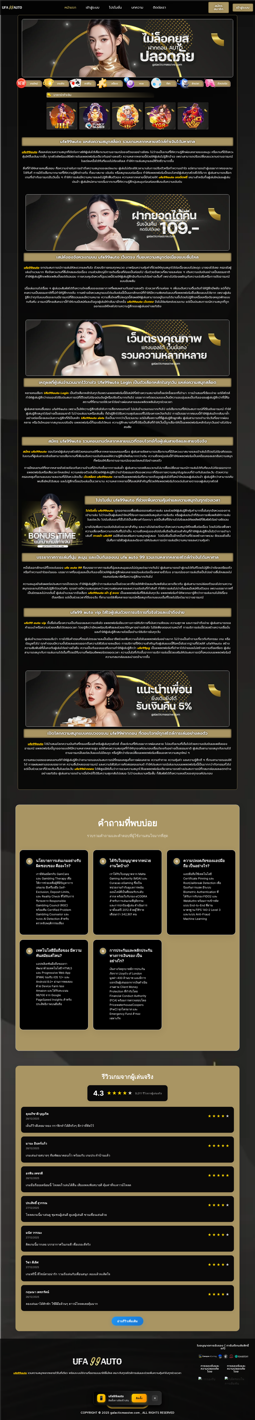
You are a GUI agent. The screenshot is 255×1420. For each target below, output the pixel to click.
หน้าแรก (70, 7)
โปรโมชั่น (115, 7)
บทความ (137, 7)
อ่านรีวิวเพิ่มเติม (127, 1321)
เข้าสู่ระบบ (92, 7)
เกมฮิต (60, 83)
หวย (141, 83)
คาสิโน (87, 83)
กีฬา (168, 83)
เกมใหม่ (34, 83)
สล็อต (114, 83)
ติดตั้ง (139, 1398)
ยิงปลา (195, 83)
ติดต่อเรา (159, 7)
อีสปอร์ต (222, 83)
